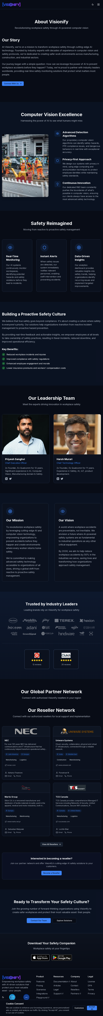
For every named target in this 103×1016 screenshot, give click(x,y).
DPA (90, 985)
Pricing (39, 985)
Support (57, 993)
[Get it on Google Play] (62, 958)
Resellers (75, 989)
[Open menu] (98, 4)
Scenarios (41, 989)
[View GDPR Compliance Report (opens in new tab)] (26, 997)
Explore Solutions (64, 920)
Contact (74, 985)
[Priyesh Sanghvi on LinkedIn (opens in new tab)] (6, 478)
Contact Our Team (39, 920)
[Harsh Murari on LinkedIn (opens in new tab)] (58, 478)
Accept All (92, 1008)
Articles (57, 985)
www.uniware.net (64, 765)
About (74, 981)
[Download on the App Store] (40, 957)
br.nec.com (11, 765)
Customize (79, 1008)
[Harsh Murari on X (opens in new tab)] (62, 478)
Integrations (42, 993)
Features (40, 981)
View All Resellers (50, 844)
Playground (41, 997)
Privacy (91, 993)
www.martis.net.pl (13, 822)
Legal (56, 989)
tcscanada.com (64, 822)
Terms (91, 989)
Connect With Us (11, 84)
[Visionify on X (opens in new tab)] (10, 478)
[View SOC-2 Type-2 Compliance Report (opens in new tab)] (12, 997)
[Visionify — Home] (11, 4)
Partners (75, 993)
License (91, 981)
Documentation (61, 981)
